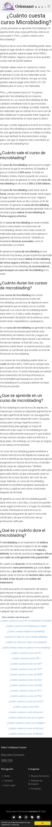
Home (6, 776)
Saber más (7, 760)
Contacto (8, 780)
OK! (42, 823)
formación (35, 788)
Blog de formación (39, 776)
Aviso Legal (9, 785)
